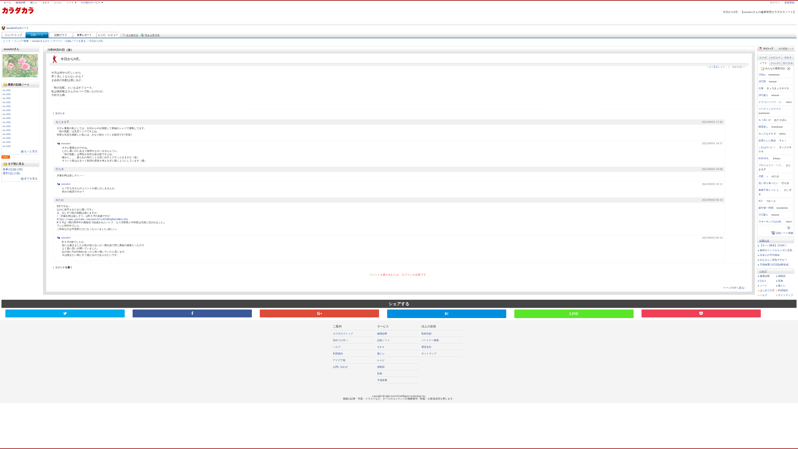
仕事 (761, 88)
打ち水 (60, 169)
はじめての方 (767, 290)
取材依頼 (426, 333)
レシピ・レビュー (108, 34)
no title (7, 90)
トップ (6, 40)
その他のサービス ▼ (91, 2)
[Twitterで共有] (65, 313)
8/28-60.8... (764, 158)
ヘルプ (763, 271)
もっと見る (31, 151)
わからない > (739, 66)
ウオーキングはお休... (771, 221)
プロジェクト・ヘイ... (771, 165)
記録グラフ (60, 34)
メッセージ (132, 34)
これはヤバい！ (767, 147)
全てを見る (31, 178)
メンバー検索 (21, 40)
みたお (60, 200)
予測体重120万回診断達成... (775, 264)
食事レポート (84, 34)
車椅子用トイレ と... (770, 190)
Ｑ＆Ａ (45, 2)
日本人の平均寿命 (770, 255)
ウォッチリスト (152, 35)
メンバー (776, 63)
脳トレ (34, 2)
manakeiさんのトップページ (47, 40)
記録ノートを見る (76, 40)
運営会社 (426, 346)
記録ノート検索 (784, 233)
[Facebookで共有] (192, 313)
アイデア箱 (339, 360)
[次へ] (789, 68)
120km (762, 74)
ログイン (775, 2)
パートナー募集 (430, 340)
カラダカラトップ (343, 333)
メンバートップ (13, 34)
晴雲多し (763, 126)
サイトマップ (785, 295)
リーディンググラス (770, 108)
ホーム (7, 2)
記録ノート (37, 34)
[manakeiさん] (20, 76)
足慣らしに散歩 (767, 140)
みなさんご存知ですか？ (773, 259)
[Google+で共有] (319, 313)
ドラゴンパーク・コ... (771, 102)
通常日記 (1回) (11, 173)
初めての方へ (340, 340)
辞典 (780, 280)
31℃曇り (763, 214)
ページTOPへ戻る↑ (734, 287)
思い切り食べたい (768, 183)
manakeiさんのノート (17, 28)
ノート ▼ (71, 2)
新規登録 (789, 2)
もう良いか (765, 119)
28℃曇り (763, 95)
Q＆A (763, 280)
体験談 (782, 276)
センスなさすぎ (767, 133)
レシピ (58, 2)
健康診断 (21, 2)
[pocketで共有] (701, 313)
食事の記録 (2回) (13, 169)
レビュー (776, 57)
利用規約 (783, 290)
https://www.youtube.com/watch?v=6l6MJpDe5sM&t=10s (92, 219)
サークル (788, 63)
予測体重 (382, 380)
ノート (763, 63)
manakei (66, 143)
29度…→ (763, 176)
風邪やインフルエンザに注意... (777, 250)
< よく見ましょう (716, 66)
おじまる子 (62, 122)
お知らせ (764, 240)
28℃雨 (762, 81)
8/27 (761, 201)
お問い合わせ (340, 366)
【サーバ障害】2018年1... (774, 245)
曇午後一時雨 (766, 207)
